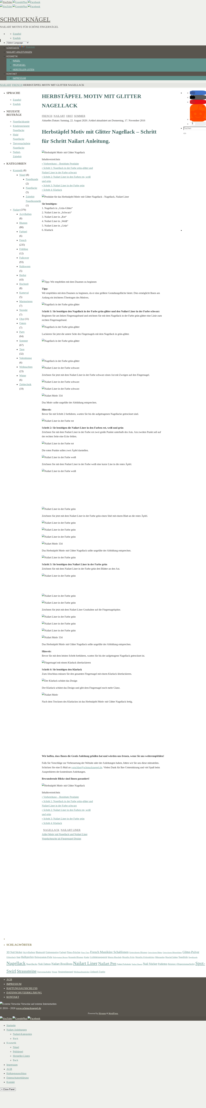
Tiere (21, 349)
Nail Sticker (150, 963)
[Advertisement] (103, 257)
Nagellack (51, 830)
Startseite (11, 1025)
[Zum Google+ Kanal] (20, 2)
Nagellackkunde (21, 121)
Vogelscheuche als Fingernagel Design (61, 838)
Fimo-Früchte (73, 952)
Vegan (54, 972)
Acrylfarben (25, 214)
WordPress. (113, 1013)
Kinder (86, 957)
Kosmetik (18, 170)
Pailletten (162, 964)
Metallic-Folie (128, 957)
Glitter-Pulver (191, 952)
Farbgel (23, 231)
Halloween (24, 266)
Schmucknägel (25, 19)
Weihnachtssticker (82, 972)
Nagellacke (31, 188)
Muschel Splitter (171, 957)
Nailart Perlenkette (124, 964)
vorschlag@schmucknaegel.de (86, 767)
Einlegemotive (52, 952)
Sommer (79, 116)
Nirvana (102, 1013)
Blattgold (40, 952)
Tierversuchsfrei (44, 972)
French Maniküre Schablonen (109, 952)
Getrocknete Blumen (138, 952)
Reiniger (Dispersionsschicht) (181, 964)
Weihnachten (26, 367)
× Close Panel (7, 1089)
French (17, 85)
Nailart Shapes (137, 964)
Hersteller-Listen (21, 1056)
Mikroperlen (160, 957)
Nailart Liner (70, 830)
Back (15, 1038)
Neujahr (23, 310)
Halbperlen (27, 957)
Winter (22, 375)
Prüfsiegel (18, 1051)
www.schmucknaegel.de (28, 1008)
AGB (9, 979)
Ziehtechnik (25, 384)
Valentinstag (25, 358)
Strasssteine (27, 971)
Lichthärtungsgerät (98, 957)
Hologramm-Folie (43, 957)
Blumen (23, 223)
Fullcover (24, 257)
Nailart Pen (107, 963)
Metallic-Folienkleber (144, 957)
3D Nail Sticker (14, 952)
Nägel (22, 175)
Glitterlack (11, 957)
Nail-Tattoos (44, 964)
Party (22, 332)
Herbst (22, 275)
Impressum (13, 984)
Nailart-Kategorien (22, 1034)
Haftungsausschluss (21, 988)
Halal (18, 957)
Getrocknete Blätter (155, 952)
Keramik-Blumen (75, 957)
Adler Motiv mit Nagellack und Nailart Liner (64, 834)
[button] (192, 93)
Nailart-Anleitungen (16, 1029)
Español (17, 33)
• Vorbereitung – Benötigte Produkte (60, 163)
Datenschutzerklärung (24, 992)
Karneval (24, 292)
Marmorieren (26, 301)
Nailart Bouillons (61, 963)
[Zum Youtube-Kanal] (6, 2)
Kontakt (12, 997)
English (17, 38)
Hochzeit (23, 284)
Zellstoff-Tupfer (97, 971)
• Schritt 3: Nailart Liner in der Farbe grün (63, 185)
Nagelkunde (32, 179)
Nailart (5, 85)
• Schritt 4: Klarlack (52, 189)
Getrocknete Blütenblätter (172, 952)
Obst (69, 116)
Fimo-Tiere (85, 952)
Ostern (22, 323)
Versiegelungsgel (65, 971)
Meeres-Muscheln (115, 957)
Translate (30, 47)
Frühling (23, 249)
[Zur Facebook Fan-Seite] (34, 2)
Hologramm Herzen (60, 957)
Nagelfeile (183, 957)
